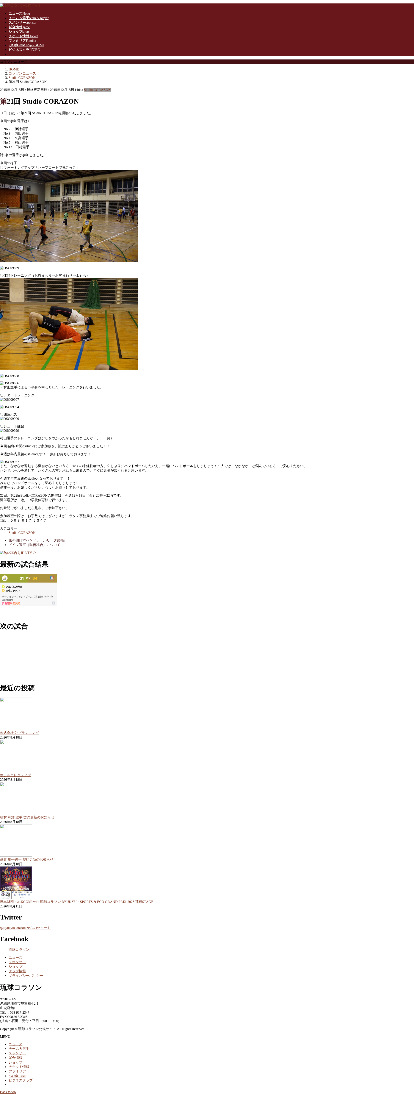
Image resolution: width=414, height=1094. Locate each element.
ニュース (15, 957)
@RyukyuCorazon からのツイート (25, 928)
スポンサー (17, 962)
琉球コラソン (19, 949)
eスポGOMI (17, 1076)
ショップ (15, 966)
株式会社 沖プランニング (19, 733)
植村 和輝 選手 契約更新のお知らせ (27, 817)
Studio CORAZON (97, 90)
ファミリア (17, 1071)
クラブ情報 (17, 971)
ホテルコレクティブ (15, 775)
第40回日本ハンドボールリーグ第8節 (37, 540)
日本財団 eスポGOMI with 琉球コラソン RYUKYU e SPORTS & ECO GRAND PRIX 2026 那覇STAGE (76, 902)
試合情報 (15, 1058)
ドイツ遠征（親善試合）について (34, 545)
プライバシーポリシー (26, 975)
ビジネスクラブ (21, 1080)
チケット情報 (19, 1067)
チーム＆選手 (19, 1048)
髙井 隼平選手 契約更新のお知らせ (26, 859)
